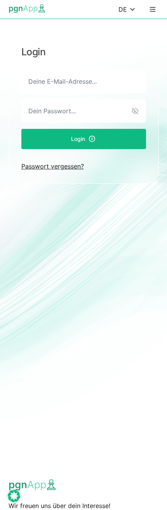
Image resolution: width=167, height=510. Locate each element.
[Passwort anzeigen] (135, 111)
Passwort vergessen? (52, 166)
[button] (14, 496)
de (122, 9)
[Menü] (152, 9)
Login (78, 138)
